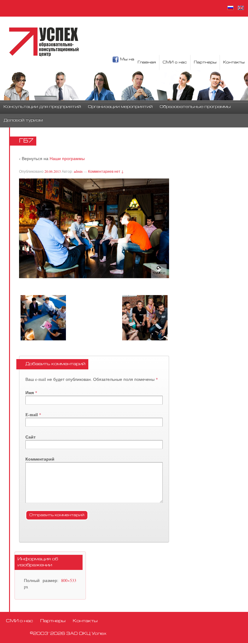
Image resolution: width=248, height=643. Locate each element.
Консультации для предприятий (42, 107)
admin (78, 171)
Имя (29, 392)
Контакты (234, 62)
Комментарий (39, 459)
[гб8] (145, 317)
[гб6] (43, 317)
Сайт (30, 437)
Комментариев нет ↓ (106, 171)
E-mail (31, 414)
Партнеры (205, 62)
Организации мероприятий (120, 107)
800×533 (68, 580)
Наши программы (67, 158)
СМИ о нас (175, 62)
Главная (147, 62)
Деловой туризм (23, 120)
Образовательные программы (195, 107)
